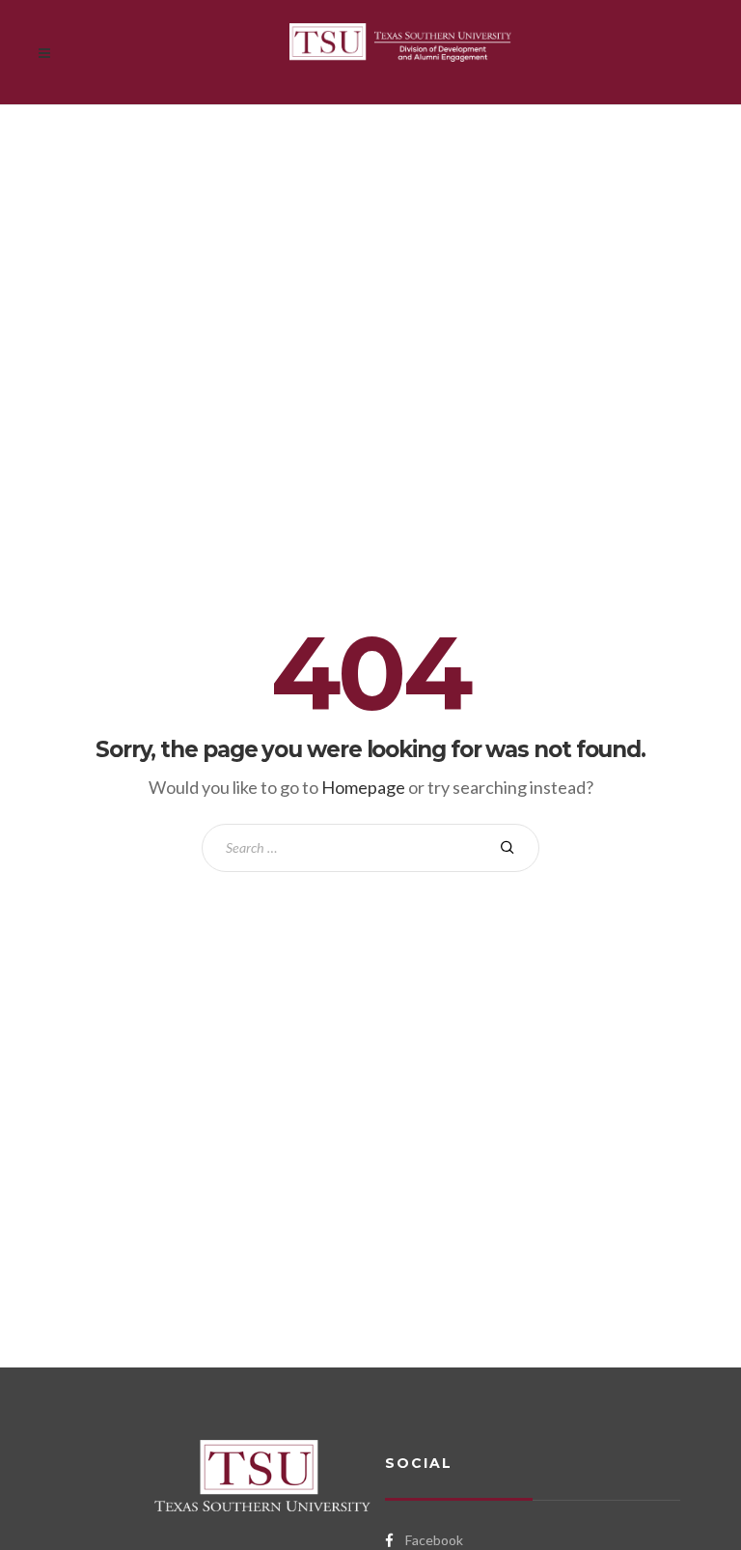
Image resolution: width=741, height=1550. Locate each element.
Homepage (363, 787)
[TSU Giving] (400, 52)
